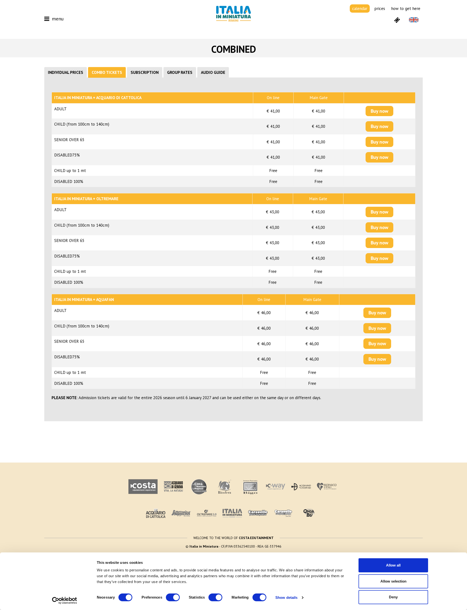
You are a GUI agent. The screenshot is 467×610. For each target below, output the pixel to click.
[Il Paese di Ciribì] (283, 513)
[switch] (173, 597)
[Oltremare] (206, 513)
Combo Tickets (107, 72)
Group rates (179, 72)
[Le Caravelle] (258, 513)
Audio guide (213, 72)
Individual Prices (65, 72)
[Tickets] (397, 20)
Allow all (393, 565)
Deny (393, 597)
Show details (286, 597)
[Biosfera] (224, 486)
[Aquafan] (181, 513)
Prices (379, 8)
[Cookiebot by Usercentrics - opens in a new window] (64, 600)
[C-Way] (275, 486)
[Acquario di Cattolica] (155, 513)
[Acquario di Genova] (173, 486)
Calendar (359, 8)
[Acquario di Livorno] (301, 486)
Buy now (379, 111)
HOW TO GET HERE (405, 8)
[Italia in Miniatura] (233, 13)
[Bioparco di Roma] (326, 486)
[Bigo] (250, 486)
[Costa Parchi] (143, 486)
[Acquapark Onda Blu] (309, 513)
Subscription (145, 72)
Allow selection (393, 581)
